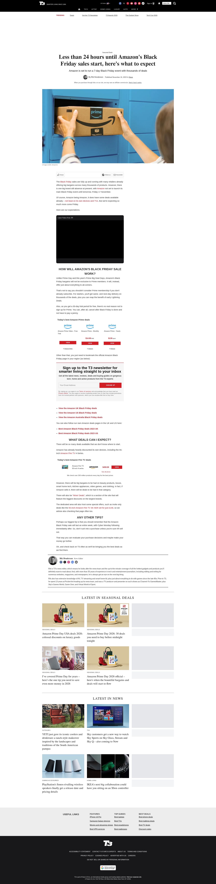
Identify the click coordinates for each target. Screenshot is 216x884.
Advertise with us (118, 855)
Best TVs (118, 821)
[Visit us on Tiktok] (143, 3)
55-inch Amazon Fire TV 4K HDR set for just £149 (91, 508)
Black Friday (65, 182)
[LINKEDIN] (73, 562)
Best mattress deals (146, 821)
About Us (122, 851)
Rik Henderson (97, 77)
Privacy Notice (63, 393)
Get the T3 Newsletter (90, 15)
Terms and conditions (137, 851)
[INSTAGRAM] (69, 562)
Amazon (101, 188)
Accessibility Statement (80, 851)
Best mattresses (120, 829)
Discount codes (145, 829)
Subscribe (166, 3)
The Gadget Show (132, 15)
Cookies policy (102, 855)
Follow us (108, 175)
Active (94, 9)
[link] (67, 326)
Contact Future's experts (104, 851)
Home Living (105, 9)
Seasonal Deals (107, 52)
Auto (125, 9)
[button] (68, 336)
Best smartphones (121, 825)
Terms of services (85, 391)
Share (62, 175)
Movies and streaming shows (101, 825)
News (131, 77)
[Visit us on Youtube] (131, 3)
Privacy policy (87, 855)
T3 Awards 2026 (111, 15)
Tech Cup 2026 (152, 15)
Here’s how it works (135, 82)
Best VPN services (97, 829)
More (133, 9)
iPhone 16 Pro (95, 817)
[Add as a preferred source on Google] (108, 867)
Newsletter (119, 175)
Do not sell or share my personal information (108, 860)
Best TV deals (144, 825)
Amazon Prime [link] (68, 348)
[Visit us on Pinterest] (127, 3)
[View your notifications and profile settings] (159, 3)
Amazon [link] (90, 348)
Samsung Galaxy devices (100, 821)
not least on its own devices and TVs (81, 201)
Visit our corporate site (134, 877)
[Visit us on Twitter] (124, 3)
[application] (90, 239)
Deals (72, 15)
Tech (86, 9)
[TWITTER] (65, 562)
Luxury (117, 9)
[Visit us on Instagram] (135, 3)
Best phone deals (146, 817)
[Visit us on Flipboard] (139, 3)
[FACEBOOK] (61, 562)
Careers (131, 855)
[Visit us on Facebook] (120, 3)
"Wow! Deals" (79, 495)
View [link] (68, 342)
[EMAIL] (77, 562)
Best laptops (119, 817)
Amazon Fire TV (67, 453)
